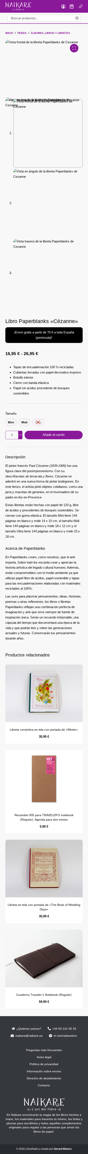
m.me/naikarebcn (65, 1035)
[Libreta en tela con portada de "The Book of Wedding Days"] (44, 868)
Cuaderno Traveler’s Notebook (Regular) (44, 994)
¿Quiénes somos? (28, 1028)
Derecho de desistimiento (44, 1078)
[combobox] (41, 18)
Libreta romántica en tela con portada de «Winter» (44, 729)
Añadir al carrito (54, 434)
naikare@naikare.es (29, 1035)
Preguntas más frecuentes (44, 1050)
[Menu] (81, 6)
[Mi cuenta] (63, 6)
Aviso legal (44, 1057)
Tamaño (10, 413)
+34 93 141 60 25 (64, 1028)
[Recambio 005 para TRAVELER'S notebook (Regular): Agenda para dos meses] (44, 779)
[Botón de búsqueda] (77, 18)
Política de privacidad (43, 1064)
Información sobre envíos (44, 1071)
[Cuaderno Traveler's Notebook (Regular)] (44, 958)
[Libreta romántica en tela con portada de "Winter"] (44, 693)
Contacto (44, 1085)
